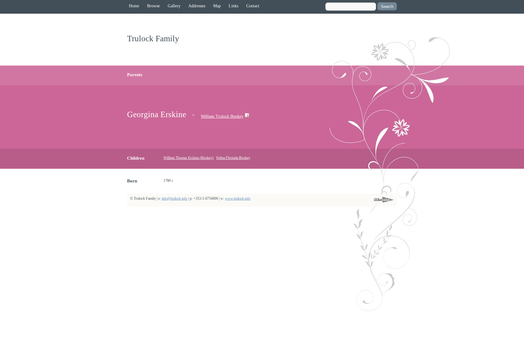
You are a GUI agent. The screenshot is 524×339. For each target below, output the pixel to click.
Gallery (174, 6)
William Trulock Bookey (222, 116)
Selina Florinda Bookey (233, 158)
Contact (252, 6)
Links (233, 6)
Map (217, 6)
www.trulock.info (237, 199)
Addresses (196, 6)
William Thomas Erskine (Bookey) (188, 158)
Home (134, 6)
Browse (153, 6)
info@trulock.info (174, 199)
